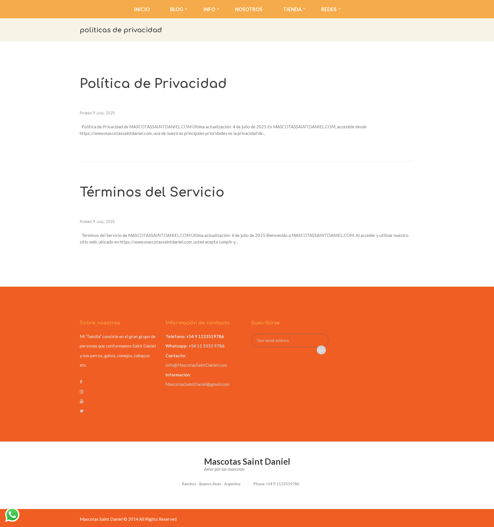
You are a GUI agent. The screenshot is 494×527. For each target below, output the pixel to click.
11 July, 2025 (104, 113)
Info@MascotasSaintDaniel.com (196, 365)
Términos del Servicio (152, 192)
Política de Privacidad (153, 84)
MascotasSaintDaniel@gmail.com (197, 384)
